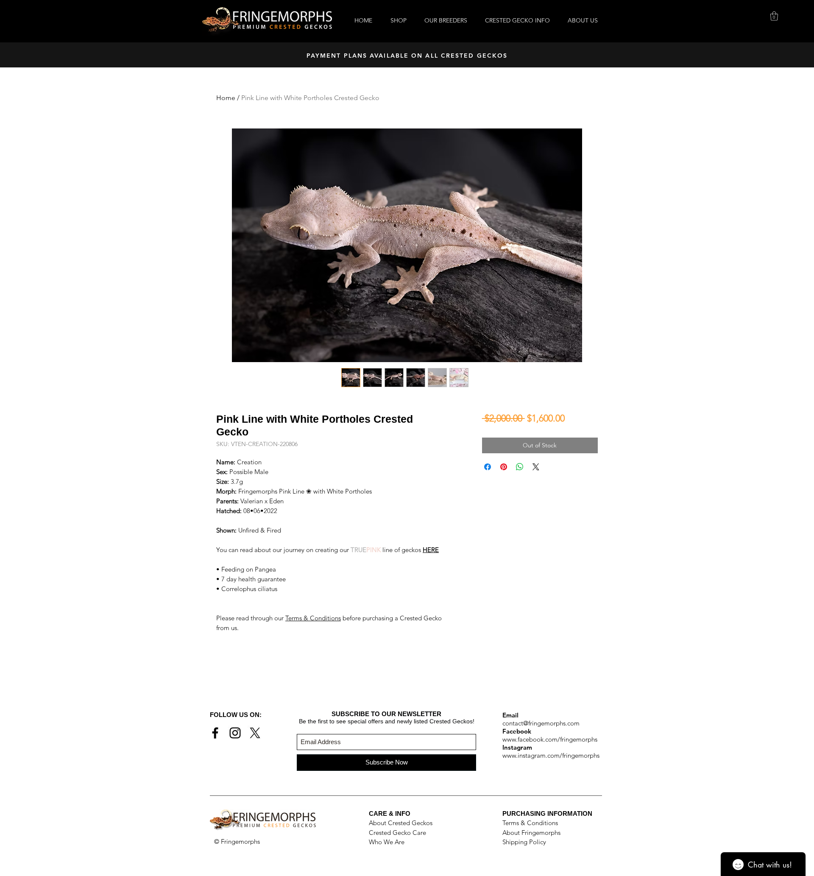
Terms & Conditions (313, 618)
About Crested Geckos (400, 823)
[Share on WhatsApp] (520, 467)
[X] (255, 732)
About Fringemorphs (531, 833)
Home (225, 98)
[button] (774, 15)
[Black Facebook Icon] (215, 732)
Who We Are (386, 842)
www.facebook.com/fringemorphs (549, 739)
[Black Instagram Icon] (235, 732)
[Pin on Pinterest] (504, 467)
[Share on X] (536, 467)
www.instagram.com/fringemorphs (550, 755)
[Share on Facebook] (487, 467)
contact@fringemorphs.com (541, 723)
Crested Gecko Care (397, 833)
